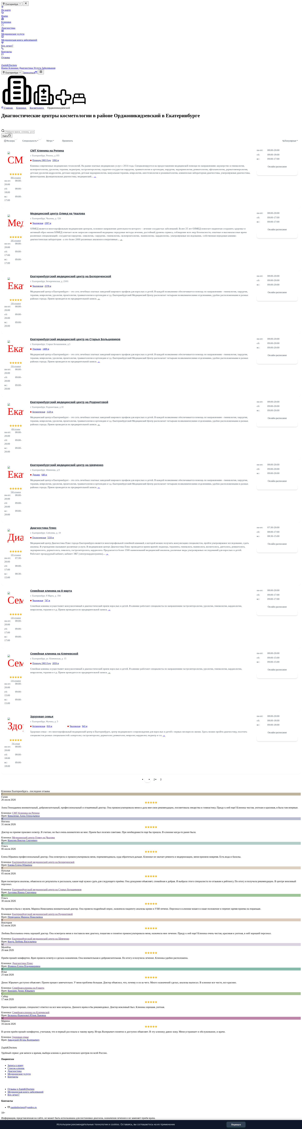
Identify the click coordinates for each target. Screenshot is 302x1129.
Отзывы (5, 57)
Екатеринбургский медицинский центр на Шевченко (66, 465)
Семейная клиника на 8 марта (51, 590)
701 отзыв (16, 744)
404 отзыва (15, 429)
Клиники (6, 22)
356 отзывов (16, 366)
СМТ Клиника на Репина (47, 150)
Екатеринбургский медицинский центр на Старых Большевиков (75, 339)
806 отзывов (16, 178)
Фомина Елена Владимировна (24, 966)
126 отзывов (16, 618)
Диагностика (8, 28)
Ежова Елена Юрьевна (20, 865)
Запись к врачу (15, 1065)
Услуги (38, 68)
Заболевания (48, 68)
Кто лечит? (7, 45)
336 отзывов (16, 303)
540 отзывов (16, 492)
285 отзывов (16, 241)
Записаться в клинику (277, 172)
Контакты (6, 51)
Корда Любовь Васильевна (22, 941)
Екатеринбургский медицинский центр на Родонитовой (69, 402)
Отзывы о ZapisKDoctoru (21, 1089)
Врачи (4, 16)
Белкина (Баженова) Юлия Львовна (27, 1015)
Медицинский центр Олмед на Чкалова (57, 213)
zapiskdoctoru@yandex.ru (24, 1107)
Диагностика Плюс (43, 528)
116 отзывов (16, 681)
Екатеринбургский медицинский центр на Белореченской (70, 276)
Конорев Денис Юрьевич (21, 990)
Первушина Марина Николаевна (25, 917)
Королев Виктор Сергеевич (22, 840)
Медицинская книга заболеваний (19, 40)
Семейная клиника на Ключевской (54, 653)
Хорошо (236, 1124)
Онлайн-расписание (277, 166)
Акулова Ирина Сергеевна (22, 892)
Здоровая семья (41, 716)
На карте (6, 10)
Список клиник (16, 1068)
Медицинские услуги (12, 34)
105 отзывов (16, 555)
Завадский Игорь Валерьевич (23, 1040)
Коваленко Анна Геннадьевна (24, 815)
